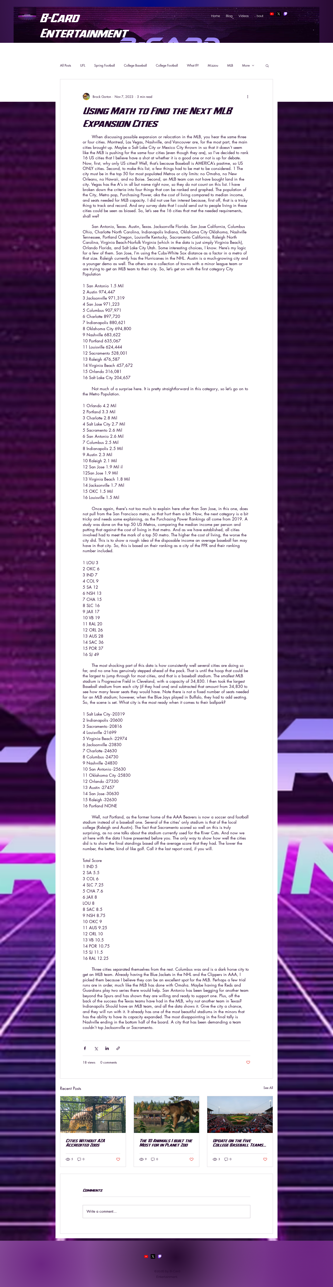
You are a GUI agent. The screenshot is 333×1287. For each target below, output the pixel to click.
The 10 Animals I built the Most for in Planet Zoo (165, 1142)
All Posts (65, 65)
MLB (230, 65)
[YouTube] (146, 1256)
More (246, 65)
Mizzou (213, 65)
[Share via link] (118, 1048)
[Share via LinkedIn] (107, 1048)
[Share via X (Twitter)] (96, 1048)
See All (268, 1088)
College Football (167, 65)
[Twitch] (285, 14)
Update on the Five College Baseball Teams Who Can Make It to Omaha (238, 1142)
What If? (193, 65)
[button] (267, 65)
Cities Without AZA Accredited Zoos (85, 1142)
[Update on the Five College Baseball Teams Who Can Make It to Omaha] (240, 1114)
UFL (82, 65)
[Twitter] (278, 14)
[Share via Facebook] (85, 1048)
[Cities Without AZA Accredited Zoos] (93, 1114)
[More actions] (247, 96)
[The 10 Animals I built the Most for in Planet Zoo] (166, 1114)
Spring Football (104, 65)
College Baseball (135, 65)
